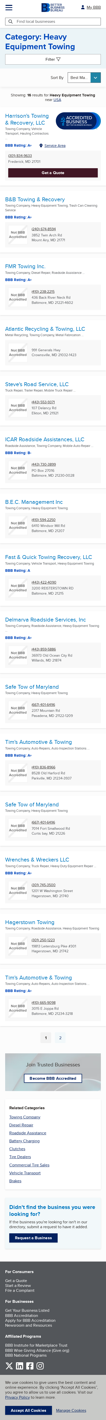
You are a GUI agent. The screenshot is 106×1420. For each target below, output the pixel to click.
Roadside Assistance (27, 1133)
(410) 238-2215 (43, 291)
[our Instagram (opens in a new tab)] (40, 1369)
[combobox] (84, 78)
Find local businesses (36, 21)
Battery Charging (24, 1141)
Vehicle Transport (25, 1173)
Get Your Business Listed (27, 1310)
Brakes (15, 1181)
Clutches (17, 1149)
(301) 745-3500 (44, 885)
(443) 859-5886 (44, 649)
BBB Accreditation (21, 1315)
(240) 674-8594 (44, 229)
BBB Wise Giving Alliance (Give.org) (37, 1350)
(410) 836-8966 (43, 767)
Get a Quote (53, 173)
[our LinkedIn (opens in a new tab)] (19, 1369)
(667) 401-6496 (43, 705)
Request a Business (33, 1238)
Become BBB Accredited (53, 1078)
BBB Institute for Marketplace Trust (36, 1345)
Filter (50, 59)
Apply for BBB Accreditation (30, 1320)
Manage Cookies (71, 1410)
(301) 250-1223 (43, 940)
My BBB (94, 7)
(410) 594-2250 (44, 520)
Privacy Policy (17, 1397)
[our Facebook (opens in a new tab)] (30, 1369)
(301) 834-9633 (20, 156)
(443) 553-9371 (43, 402)
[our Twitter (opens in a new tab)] (9, 1369)
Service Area (55, 145)
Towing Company (24, 1117)
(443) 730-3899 (44, 464)
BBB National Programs (26, 1355)
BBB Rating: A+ (18, 755)
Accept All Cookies (28, 1410)
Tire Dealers (20, 1157)
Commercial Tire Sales (29, 1165)
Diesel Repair (21, 1125)
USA (57, 99)
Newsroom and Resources (28, 1325)
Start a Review (18, 1285)
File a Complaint (19, 1290)
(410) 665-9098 (44, 1003)
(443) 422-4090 (44, 582)
